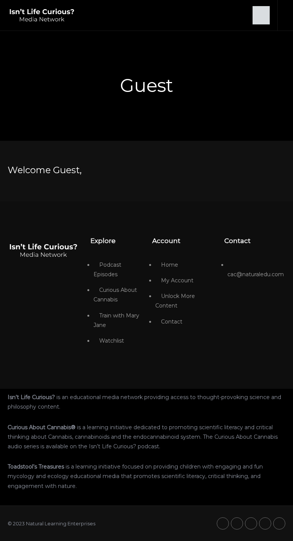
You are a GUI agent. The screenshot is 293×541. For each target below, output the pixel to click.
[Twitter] (223, 523)
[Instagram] (265, 523)
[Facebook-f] (237, 523)
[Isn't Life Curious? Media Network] (43, 249)
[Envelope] (279, 523)
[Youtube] (251, 523)
